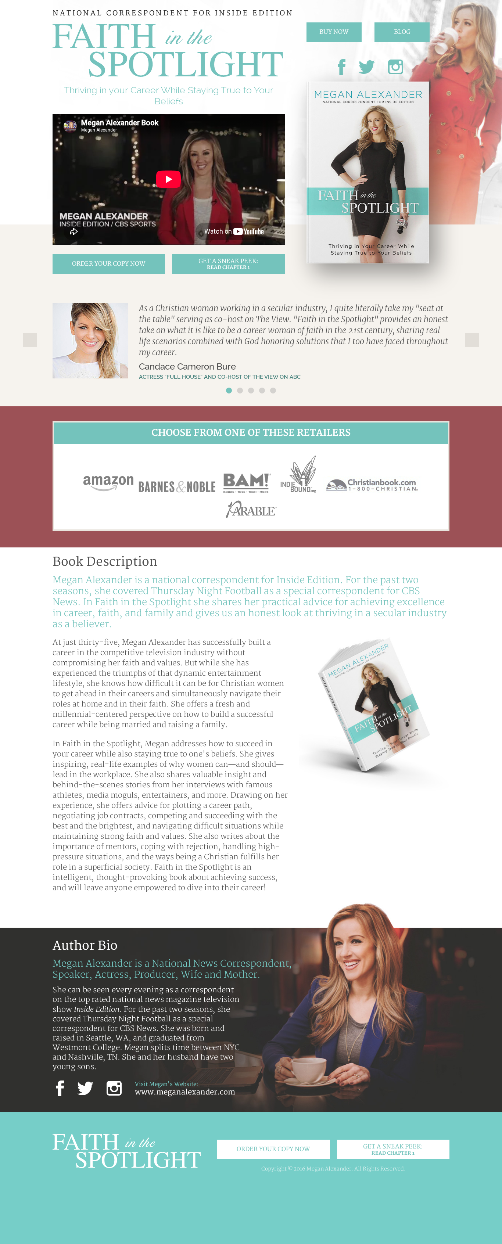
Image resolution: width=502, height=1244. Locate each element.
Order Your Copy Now (109, 263)
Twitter (367, 67)
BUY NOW (334, 32)
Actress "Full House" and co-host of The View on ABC (220, 377)
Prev (30, 340)
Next (472, 340)
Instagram (395, 67)
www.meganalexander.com (185, 1092)
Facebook (341, 67)
